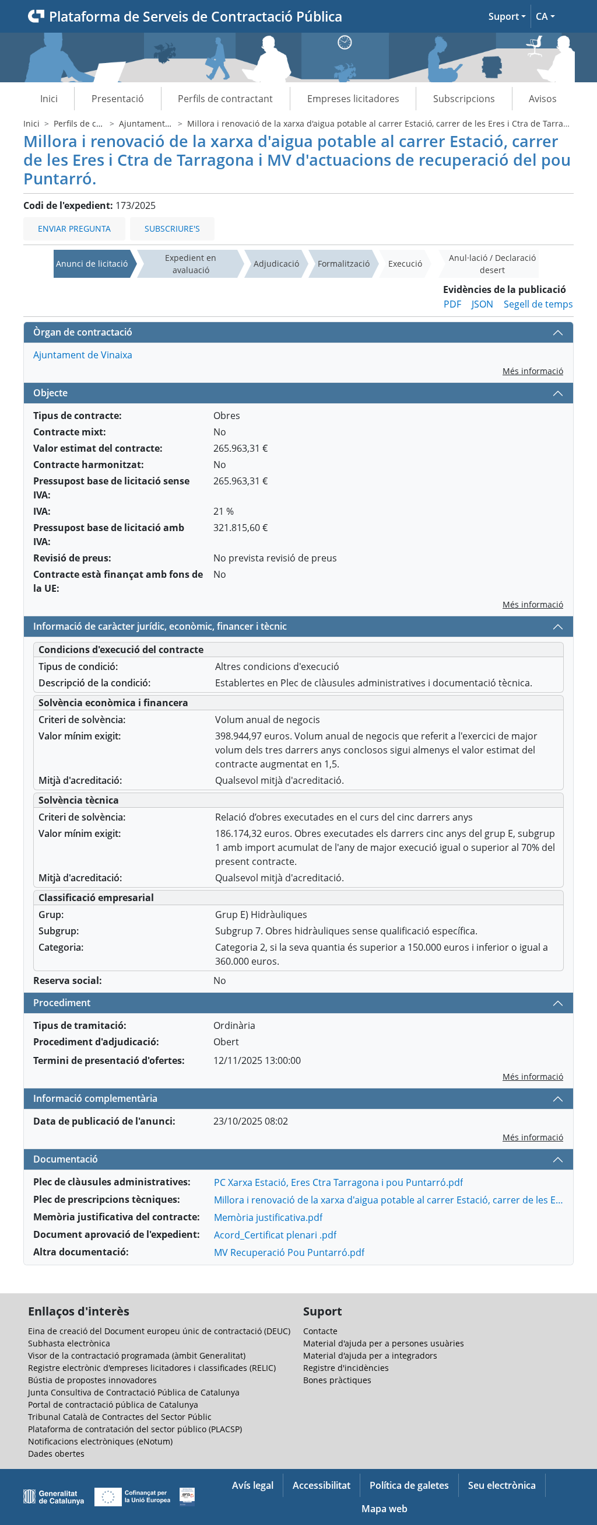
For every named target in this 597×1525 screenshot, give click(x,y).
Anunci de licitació (92, 263)
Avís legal (252, 1485)
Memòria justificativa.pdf (268, 1217)
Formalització (344, 263)
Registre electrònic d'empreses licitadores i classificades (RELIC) (152, 1367)
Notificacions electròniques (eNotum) (100, 1441)
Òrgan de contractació (82, 332)
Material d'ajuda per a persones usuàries (383, 1343)
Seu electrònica (502, 1485)
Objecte (50, 392)
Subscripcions (464, 98)
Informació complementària (95, 1098)
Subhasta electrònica (69, 1343)
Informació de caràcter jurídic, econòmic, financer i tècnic (160, 626)
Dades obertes (56, 1453)
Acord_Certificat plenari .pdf (275, 1235)
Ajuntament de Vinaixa (163, 123)
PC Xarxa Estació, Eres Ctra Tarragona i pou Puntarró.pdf (338, 1182)
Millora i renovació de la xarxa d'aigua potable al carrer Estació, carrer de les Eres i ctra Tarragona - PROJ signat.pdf (389, 1200)
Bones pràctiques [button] (337, 1380)
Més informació (533, 370)
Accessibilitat (321, 1485)
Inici (49, 98)
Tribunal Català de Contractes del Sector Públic (120, 1416)
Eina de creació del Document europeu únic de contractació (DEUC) (159, 1330)
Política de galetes (409, 1485)
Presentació (118, 98)
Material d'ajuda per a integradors (370, 1355)
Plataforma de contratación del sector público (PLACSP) (135, 1429)
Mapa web (384, 1508)
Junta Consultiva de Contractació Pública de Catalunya (134, 1392)
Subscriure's (172, 228)
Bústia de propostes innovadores (92, 1380)
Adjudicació (276, 263)
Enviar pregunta (74, 228)
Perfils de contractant (225, 98)
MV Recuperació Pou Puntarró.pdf (289, 1252)
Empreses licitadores (353, 98)
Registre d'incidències (346, 1367)
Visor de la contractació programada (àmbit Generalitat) (136, 1355)
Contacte (320, 1330)
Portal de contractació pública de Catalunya (113, 1404)
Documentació (65, 1159)
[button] (507, 16)
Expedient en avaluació (190, 263)
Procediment (61, 1002)
